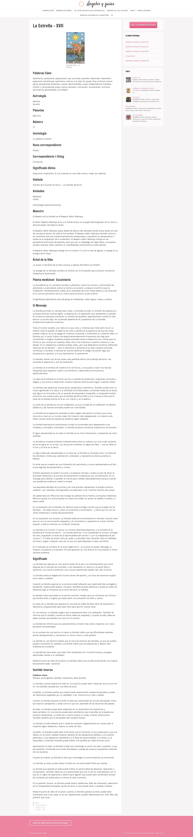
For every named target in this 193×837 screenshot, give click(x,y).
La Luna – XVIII (40, 809)
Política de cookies (130, 833)
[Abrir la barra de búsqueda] (112, 15)
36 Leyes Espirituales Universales (89, 10)
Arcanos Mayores (41, 805)
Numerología (48, 10)
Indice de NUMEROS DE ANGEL (143, 25)
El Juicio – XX (136, 78)
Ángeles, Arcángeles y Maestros (94, 15)
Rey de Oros (136, 97)
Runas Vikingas (143, 10)
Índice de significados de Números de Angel (50, 823)
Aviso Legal (160, 833)
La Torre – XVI (40, 807)
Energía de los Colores (117, 10)
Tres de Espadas (138, 115)
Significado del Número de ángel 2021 (137, 47)
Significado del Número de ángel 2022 (137, 42)
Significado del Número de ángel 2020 (137, 51)
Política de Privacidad (146, 833)
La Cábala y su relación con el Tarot (143, 88)
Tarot (132, 10)
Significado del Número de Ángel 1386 (137, 61)
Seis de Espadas (130, 106)
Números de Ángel (64, 10)
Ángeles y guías (100, 4)
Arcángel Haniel (130, 56)
